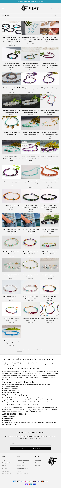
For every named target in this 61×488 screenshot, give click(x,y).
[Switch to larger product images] (3, 16)
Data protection (6, 463)
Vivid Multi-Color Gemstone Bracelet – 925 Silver (11, 319)
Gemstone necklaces (23, 460)
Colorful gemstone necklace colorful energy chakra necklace (49, 111)
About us (37, 465)
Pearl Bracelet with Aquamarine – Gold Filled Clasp (49, 275)
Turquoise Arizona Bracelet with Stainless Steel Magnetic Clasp (30, 133)
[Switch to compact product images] (8, 16)
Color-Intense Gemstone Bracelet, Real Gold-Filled (30, 319)
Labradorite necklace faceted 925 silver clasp (11, 89)
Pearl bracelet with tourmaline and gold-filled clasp (30, 275)
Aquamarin (51, 375)
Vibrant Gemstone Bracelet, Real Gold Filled (11, 206)
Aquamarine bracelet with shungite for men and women (11, 230)
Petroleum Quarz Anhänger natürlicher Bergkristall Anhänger (49, 38)
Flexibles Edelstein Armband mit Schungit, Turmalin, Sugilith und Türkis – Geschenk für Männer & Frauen (11, 40)
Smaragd (16, 377)
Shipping (4, 468)
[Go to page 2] (41, 350)
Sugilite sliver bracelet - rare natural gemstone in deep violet (49, 157)
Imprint (4, 465)
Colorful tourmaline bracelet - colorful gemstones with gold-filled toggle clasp (30, 207)
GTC (3, 460)
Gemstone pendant (22, 468)
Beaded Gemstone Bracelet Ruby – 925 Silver (11, 297)
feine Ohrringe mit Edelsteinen (12, 390)
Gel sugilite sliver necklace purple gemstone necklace (30, 89)
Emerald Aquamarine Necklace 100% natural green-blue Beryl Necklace (30, 183)
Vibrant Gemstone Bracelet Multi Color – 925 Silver (49, 319)
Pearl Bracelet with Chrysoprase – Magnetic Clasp (11, 252)
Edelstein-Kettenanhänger (11, 388)
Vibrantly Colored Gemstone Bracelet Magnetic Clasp (30, 252)
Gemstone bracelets (22, 463)
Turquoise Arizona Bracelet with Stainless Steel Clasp (11, 133)
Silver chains (20, 465)
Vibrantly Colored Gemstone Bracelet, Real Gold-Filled (49, 252)
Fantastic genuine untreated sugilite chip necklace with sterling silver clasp (30, 158)
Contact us (38, 460)
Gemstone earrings (22, 473)
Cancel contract (6, 473)
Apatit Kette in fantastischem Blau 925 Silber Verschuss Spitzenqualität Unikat (30, 39)
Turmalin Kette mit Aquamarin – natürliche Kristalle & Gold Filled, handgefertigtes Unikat (30, 65)
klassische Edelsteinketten (11, 386)
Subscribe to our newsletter (30, 448)
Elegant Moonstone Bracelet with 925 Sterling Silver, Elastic (11, 111)
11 (37, 350)
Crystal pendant (21, 471)
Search (37, 463)
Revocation (5, 471)
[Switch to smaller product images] (5, 16)
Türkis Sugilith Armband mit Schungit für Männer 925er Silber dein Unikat (11, 65)
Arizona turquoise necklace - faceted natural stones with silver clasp (49, 134)
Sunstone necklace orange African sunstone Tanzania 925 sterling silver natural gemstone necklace (49, 183)
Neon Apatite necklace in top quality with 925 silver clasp (11, 342)
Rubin (37, 375)
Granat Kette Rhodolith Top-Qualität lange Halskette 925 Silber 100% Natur (49, 65)
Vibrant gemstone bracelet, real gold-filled (49, 297)
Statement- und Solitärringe (11, 392)
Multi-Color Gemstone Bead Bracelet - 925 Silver (30, 297)
